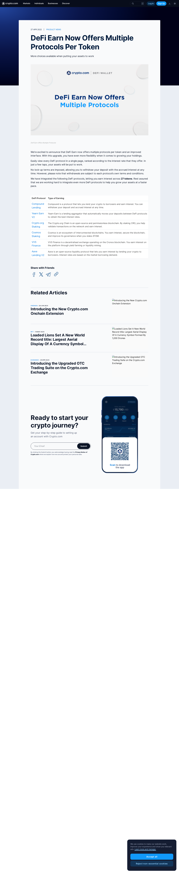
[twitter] (41, 274)
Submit (83, 446)
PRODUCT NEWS (53, 29)
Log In (151, 3)
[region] (151, 855)
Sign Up (161, 3)
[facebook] (34, 274)
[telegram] (48, 274)
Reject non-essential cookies (152, 863)
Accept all (151, 856)
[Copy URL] (56, 274)
